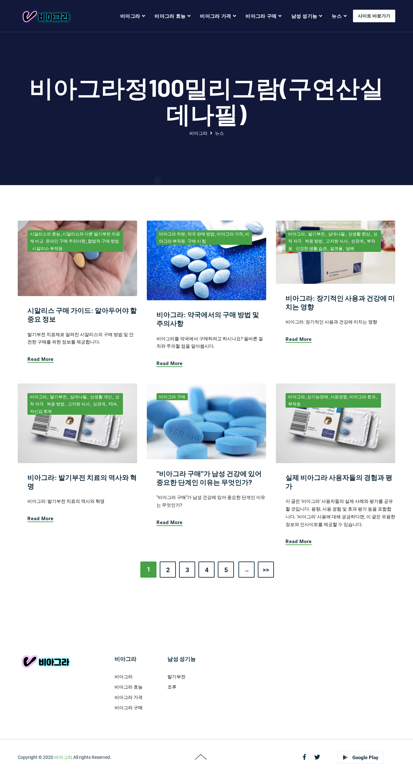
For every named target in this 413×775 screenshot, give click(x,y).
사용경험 (338, 396)
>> (266, 570)
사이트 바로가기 (374, 15)
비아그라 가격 (215, 16)
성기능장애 (317, 396)
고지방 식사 (336, 241)
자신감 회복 (41, 411)
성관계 (357, 241)
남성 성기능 (304, 16)
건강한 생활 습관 (311, 248)
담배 (349, 248)
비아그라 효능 (170, 16)
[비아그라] (46, 16)
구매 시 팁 (196, 241)
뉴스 (337, 16)
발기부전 (316, 234)
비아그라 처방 (172, 234)
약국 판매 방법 (201, 234)
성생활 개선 (100, 396)
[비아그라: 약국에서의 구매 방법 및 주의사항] (206, 260)
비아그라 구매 (261, 16)
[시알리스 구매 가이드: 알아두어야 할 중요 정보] (77, 258)
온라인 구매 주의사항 (66, 241)
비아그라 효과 (362, 396)
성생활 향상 (358, 234)
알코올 (336, 248)
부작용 (294, 404)
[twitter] (317, 757)
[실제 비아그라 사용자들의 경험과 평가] (335, 423)
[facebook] (304, 757)
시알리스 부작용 (47, 248)
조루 (171, 687)
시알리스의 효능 (45, 234)
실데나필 (336, 234)
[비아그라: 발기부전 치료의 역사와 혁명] (77, 423)
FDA (112, 404)
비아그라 (130, 16)
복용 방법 (313, 241)
